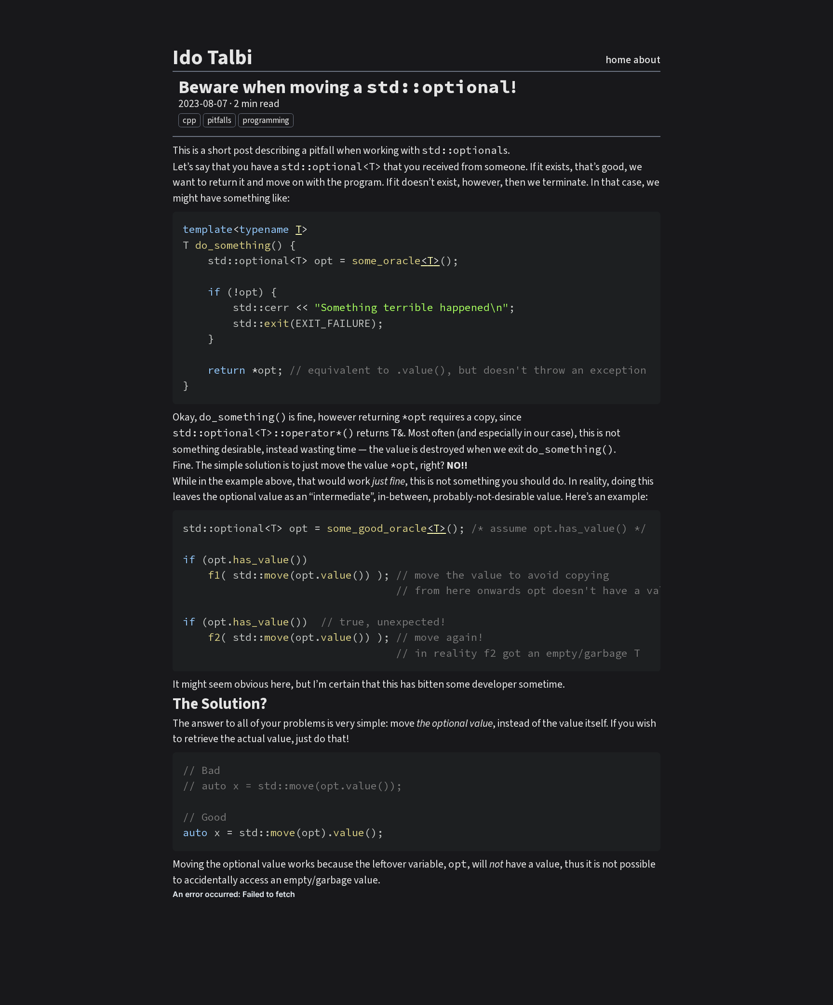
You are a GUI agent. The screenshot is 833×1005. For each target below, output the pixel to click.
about (646, 60)
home (618, 60)
